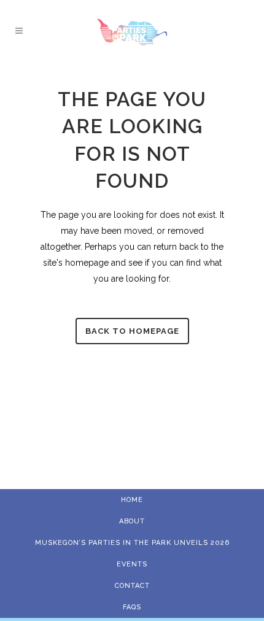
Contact (132, 586)
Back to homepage (132, 331)
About (132, 521)
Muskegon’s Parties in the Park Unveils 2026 (132, 543)
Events (132, 564)
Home (132, 500)
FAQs (132, 607)
